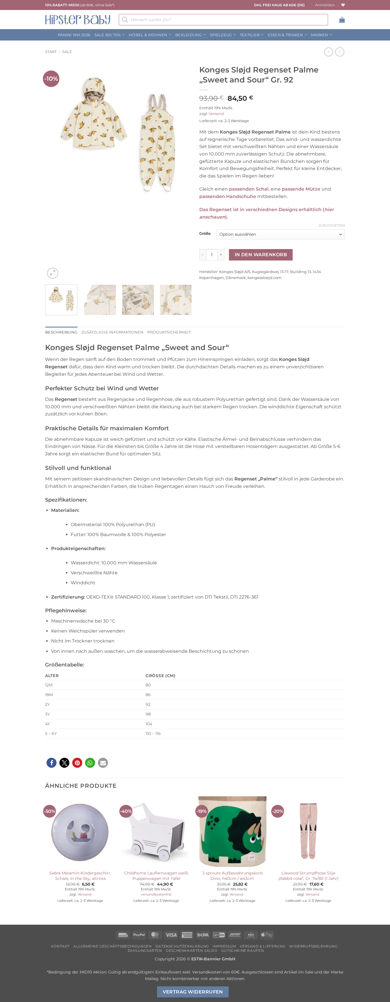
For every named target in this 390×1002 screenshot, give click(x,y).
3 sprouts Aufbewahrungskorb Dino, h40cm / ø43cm (232, 875)
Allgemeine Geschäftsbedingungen (112, 946)
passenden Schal (249, 189)
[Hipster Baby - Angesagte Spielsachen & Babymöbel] (77, 19)
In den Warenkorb (261, 254)
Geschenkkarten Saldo (191, 950)
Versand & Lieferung (263, 946)
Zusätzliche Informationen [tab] (112, 332)
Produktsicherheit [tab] (168, 332)
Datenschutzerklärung (182, 946)
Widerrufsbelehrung (313, 946)
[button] (325, 5)
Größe (205, 234)
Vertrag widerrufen (193, 992)
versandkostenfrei (156, 894)
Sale (67, 52)
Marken (319, 35)
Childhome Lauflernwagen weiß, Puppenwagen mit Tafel (156, 875)
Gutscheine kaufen (242, 950)
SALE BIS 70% (108, 35)
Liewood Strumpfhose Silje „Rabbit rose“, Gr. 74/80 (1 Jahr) (308, 875)
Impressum (224, 946)
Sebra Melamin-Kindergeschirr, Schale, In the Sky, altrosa (80, 875)
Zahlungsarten (145, 950)
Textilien (250, 35)
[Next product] (328, 51)
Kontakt (60, 946)
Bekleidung (188, 35)
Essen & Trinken (285, 35)
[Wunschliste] (343, 5)
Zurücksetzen (332, 225)
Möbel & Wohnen (148, 35)
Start (51, 52)
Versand (216, 114)
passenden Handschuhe (227, 196)
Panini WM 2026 (74, 35)
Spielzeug (221, 35)
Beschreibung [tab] (61, 332)
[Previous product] (339, 51)
